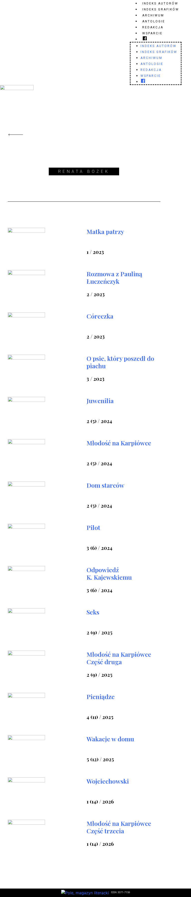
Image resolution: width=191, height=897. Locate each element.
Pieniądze (101, 696)
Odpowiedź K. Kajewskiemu (109, 573)
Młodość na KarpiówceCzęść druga (119, 658)
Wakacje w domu (110, 739)
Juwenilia (100, 400)
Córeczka (100, 316)
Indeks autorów (160, 3)
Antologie (153, 21)
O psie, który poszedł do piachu (120, 362)
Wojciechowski (108, 781)
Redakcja (152, 27)
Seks (93, 612)
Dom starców (105, 485)
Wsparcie (152, 33)
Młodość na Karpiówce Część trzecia (119, 827)
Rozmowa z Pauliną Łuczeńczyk (114, 277)
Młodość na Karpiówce (119, 443)
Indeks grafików (160, 9)
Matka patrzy (105, 231)
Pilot (93, 527)
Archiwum (153, 15)
